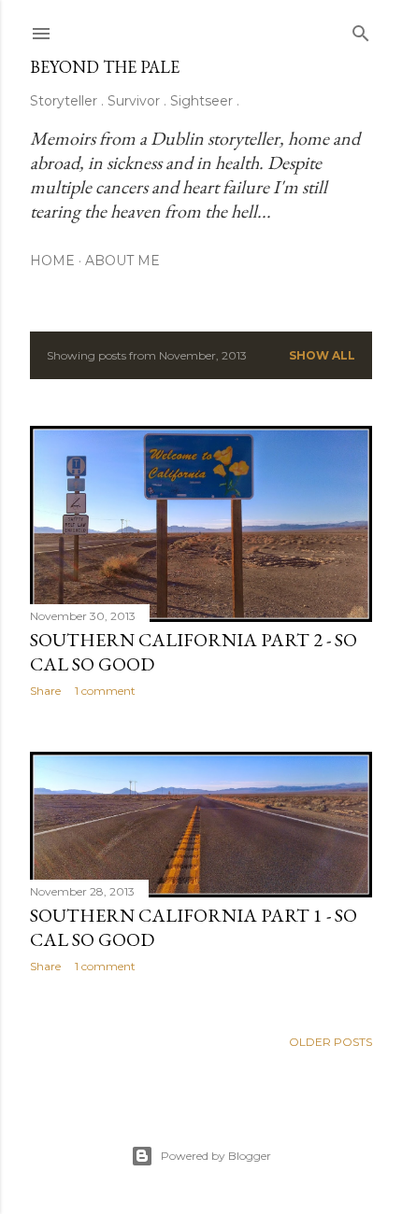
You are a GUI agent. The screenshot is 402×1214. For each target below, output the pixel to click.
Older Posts (330, 1042)
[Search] (361, 29)
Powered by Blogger (216, 1156)
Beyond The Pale (104, 67)
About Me (122, 260)
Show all (322, 355)
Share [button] (45, 691)
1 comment (105, 691)
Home (52, 260)
